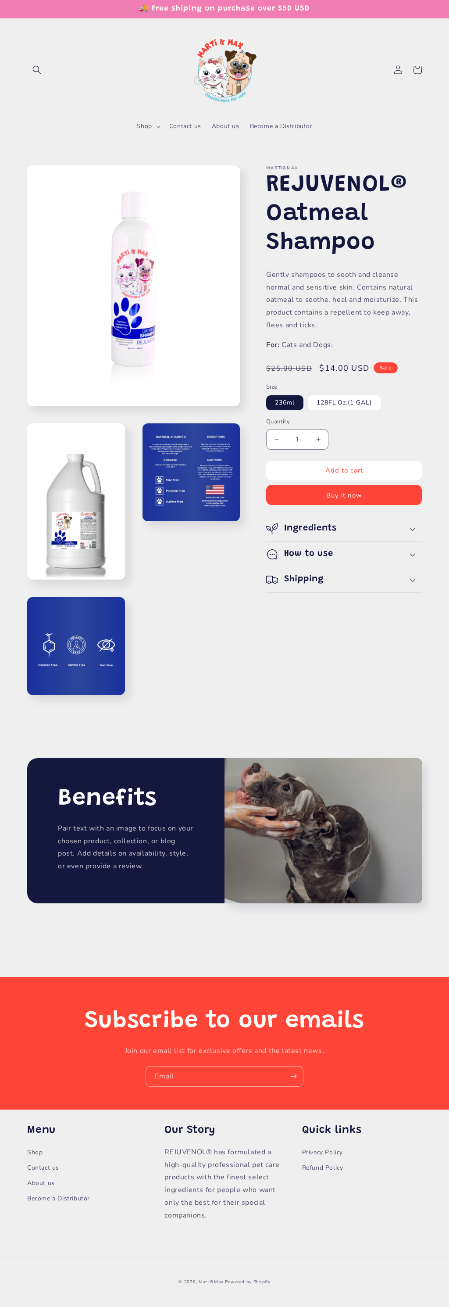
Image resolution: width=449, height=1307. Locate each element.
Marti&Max (211, 1282)
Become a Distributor (58, 1198)
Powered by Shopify (248, 1282)
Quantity (278, 422)
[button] (36, 69)
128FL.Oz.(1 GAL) (344, 402)
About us (41, 1183)
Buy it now (344, 495)
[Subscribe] (293, 1076)
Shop (35, 1152)
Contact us (43, 1168)
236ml (285, 402)
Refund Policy (322, 1168)
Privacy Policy (322, 1152)
